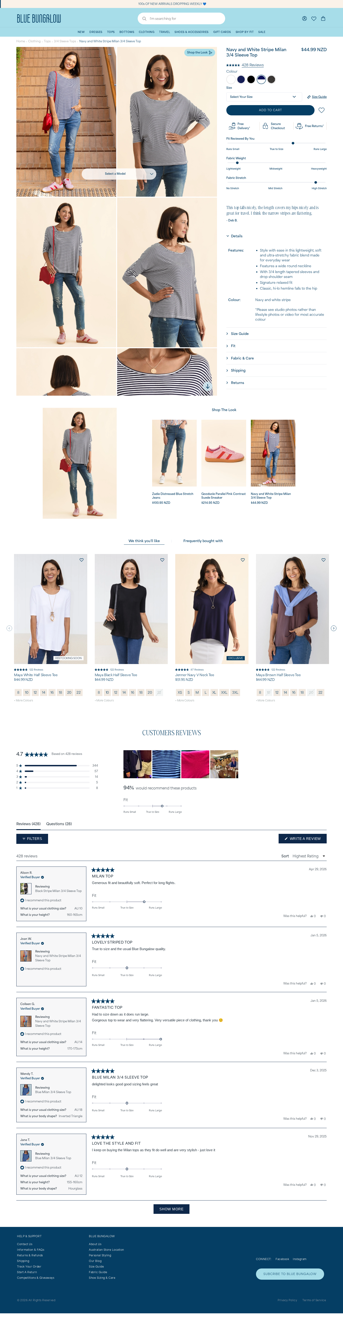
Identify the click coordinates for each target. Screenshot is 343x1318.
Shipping (23, 1260)
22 (79, 692)
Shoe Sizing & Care (102, 1277)
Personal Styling (100, 1255)
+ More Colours (23, 700)
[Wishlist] (314, 18)
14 (43, 692)
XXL (224, 692)
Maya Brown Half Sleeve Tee (278, 675)
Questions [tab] (59, 823)
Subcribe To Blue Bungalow (290, 1274)
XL (214, 692)
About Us (95, 1244)
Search (142, 19)
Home (20, 41)
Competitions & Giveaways (35, 1277)
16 (52, 692)
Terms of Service (314, 1300)
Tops (47, 41)
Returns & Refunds (30, 1255)
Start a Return (27, 1272)
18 (60, 692)
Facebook (282, 1259)
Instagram (300, 1259)
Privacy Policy (287, 1300)
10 (26, 692)
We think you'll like (144, 541)
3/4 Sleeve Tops (65, 41)
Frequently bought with (203, 541)
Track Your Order (29, 1266)
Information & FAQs (30, 1249)
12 (35, 692)
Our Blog (95, 1260)
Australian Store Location (106, 1249)
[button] (245, 65)
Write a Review (308, 839)
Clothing (34, 41)
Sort (285, 856)
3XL (235, 692)
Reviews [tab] (28, 823)
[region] (181, 764)
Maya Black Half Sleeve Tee (116, 675)
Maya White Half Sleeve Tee (36, 675)
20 (69, 692)
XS (180, 692)
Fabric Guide (98, 1272)
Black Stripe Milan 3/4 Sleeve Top (58, 891)
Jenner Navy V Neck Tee (194, 675)
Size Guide (96, 1266)
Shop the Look (197, 52)
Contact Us (24, 1244)
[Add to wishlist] (81, 559)
